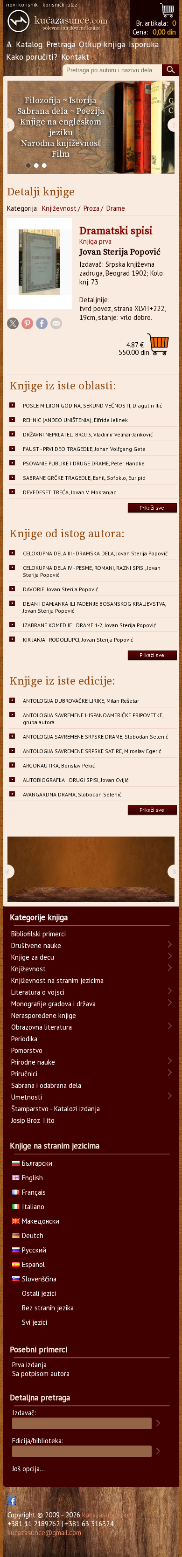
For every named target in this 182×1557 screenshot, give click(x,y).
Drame (115, 208)
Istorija (83, 100)
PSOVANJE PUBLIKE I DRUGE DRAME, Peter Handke (84, 463)
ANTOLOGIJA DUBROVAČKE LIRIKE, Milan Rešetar (81, 700)
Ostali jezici (39, 1293)
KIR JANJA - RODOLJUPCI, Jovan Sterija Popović (78, 639)
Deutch (32, 1235)
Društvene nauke (36, 945)
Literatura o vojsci (37, 992)
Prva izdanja (29, 1364)
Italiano (33, 1206)
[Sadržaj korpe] (167, 9)
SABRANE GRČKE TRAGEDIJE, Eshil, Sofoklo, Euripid (84, 477)
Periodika (24, 1038)
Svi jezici (34, 1322)
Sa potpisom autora (41, 1373)
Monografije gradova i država (53, 1003)
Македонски (40, 1221)
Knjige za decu (32, 957)
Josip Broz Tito (33, 1120)
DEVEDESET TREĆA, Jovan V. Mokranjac (69, 492)
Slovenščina (39, 1278)
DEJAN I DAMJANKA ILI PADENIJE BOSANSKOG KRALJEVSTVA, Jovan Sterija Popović (95, 607)
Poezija (91, 111)
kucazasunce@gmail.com (44, 1532)
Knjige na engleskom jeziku (60, 127)
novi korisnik (22, 4)
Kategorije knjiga (39, 917)
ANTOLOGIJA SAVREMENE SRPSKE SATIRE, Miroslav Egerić (92, 750)
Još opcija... (28, 1468)
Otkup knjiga (102, 44)
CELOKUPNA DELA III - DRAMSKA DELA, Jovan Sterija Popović (95, 553)
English (32, 1177)
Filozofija (43, 100)
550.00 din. (135, 348)
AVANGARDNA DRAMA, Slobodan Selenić (72, 794)
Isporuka (144, 44)
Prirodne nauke (33, 1062)
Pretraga (60, 44)
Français (34, 1192)
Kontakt (75, 56)
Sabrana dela (42, 111)
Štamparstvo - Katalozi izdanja (55, 1108)
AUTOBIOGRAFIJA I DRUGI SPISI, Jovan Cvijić (75, 779)
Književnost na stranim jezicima (57, 980)
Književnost (59, 208)
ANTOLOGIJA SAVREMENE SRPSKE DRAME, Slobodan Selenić (95, 736)
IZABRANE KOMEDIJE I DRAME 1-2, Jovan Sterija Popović (89, 625)
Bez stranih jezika (48, 1307)
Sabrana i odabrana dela (46, 1085)
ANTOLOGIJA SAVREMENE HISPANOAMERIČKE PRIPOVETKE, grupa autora (93, 719)
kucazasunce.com (107, 1514)
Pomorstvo (26, 1050)
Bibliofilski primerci (38, 933)
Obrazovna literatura (41, 1027)
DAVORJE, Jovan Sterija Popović (60, 589)
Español (33, 1264)
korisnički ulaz (59, 4)
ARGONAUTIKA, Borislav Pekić (59, 765)
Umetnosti (26, 1097)
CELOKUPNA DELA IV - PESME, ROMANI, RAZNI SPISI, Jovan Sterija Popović (92, 571)
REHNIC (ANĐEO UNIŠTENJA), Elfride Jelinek (75, 419)
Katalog (29, 44)
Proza (91, 208)
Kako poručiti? (31, 56)
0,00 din (164, 32)
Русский (34, 1250)
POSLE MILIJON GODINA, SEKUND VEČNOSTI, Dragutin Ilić (92, 405)
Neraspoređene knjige (43, 1015)
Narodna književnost (60, 143)
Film (61, 154)
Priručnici (24, 1073)
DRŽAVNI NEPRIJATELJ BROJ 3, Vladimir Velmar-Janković (88, 434)
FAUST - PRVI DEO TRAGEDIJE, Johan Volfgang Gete (84, 448)
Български (37, 1163)
